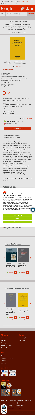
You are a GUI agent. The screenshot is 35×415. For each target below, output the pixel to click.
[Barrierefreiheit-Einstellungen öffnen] (33, 210)
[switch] (4, 412)
